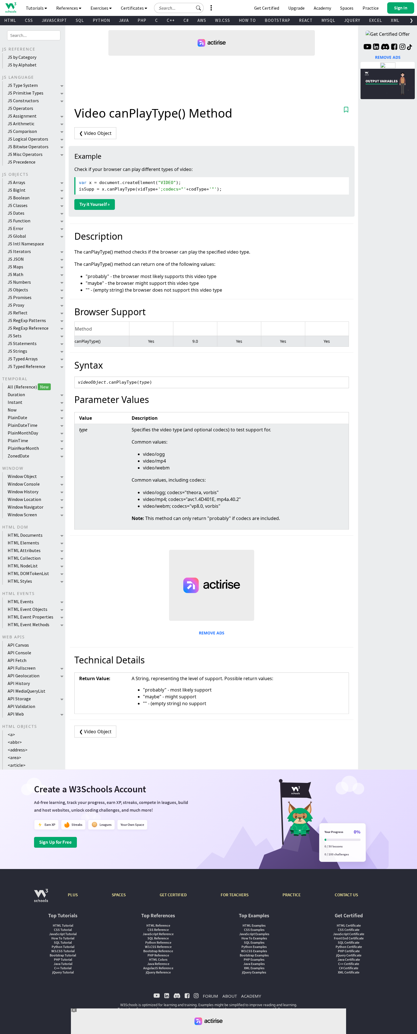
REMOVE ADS (211, 633)
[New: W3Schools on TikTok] (409, 47)
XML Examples (254, 968)
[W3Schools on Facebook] (394, 47)
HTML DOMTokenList (28, 573)
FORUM (210, 996)
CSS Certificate (348, 930)
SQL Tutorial (63, 942)
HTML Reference (158, 925)
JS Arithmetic (21, 123)
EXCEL (375, 20)
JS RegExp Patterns (27, 320)
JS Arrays (16, 182)
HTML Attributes (24, 550)
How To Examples (254, 938)
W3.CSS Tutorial (63, 951)
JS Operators (20, 108)
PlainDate (17, 417)
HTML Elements (23, 543)
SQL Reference (158, 938)
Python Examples (254, 947)
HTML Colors (158, 959)
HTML (10, 20)
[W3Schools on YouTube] (367, 47)
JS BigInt (17, 190)
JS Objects (18, 290)
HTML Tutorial (63, 925)
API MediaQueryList (26, 691)
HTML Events (20, 601)
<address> (18, 750)
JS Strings (17, 351)
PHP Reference (158, 955)
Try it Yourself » (94, 204)
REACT (306, 20)
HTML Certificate (349, 925)
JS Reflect (18, 313)
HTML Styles (20, 581)
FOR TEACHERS (234, 894)
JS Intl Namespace (26, 244)
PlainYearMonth (23, 448)
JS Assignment (22, 116)
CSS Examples (254, 930)
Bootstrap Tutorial (63, 955)
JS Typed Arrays (23, 359)
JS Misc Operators (25, 154)
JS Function (19, 220)
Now (12, 410)
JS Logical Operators (28, 139)
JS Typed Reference (26, 366)
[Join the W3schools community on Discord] (385, 47)
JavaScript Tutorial (63, 934)
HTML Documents (25, 535)
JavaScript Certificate (348, 934)
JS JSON (16, 259)
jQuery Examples (254, 972)
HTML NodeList (23, 566)
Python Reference (158, 942)
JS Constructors (23, 100)
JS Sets (15, 336)
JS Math (15, 274)
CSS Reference (158, 930)
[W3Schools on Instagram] (402, 47)
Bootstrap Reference (158, 951)
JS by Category (22, 57)
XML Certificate (348, 972)
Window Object (22, 476)
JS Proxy (16, 305)
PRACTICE (292, 894)
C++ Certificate (348, 964)
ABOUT (229, 996)
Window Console (24, 484)
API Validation (21, 706)
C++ (171, 20)
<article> (17, 765)
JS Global (17, 236)
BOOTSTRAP (277, 20)
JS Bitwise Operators (28, 146)
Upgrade (296, 8)
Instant (15, 402)
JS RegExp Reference (28, 328)
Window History (23, 491)
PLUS (73, 894)
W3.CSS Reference (158, 947)
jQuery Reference (158, 972)
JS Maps (15, 267)
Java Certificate (349, 959)
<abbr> (15, 742)
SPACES (119, 894)
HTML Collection (24, 558)
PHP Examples (254, 959)
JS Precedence (21, 162)
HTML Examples (254, 925)
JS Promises (19, 297)
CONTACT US (346, 894)
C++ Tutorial (62, 968)
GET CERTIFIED (173, 894)
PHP (142, 20)
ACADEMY (251, 996)
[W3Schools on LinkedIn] (376, 47)
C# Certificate (348, 968)
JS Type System (23, 85)
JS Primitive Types (25, 93)
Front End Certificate (349, 938)
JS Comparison (22, 131)
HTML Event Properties (30, 617)
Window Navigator (25, 507)
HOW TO (247, 20)
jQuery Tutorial (63, 972)
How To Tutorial (62, 938)
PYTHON (101, 20)
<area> (14, 757)
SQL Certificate (348, 942)
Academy (322, 8)
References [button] (67, 8)
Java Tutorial (63, 964)
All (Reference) (28, 387)
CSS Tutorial (63, 930)
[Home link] (10, 7)
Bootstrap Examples (254, 955)
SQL (80, 20)
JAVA (124, 20)
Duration (16, 394)
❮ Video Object (95, 133)
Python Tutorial (63, 947)
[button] (198, 8)
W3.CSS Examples (254, 951)
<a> (11, 734)
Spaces (346, 8)
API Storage (19, 698)
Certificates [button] (133, 8)
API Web (16, 714)
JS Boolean (19, 197)
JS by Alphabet (22, 65)
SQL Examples (254, 942)
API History (19, 683)
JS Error (15, 228)
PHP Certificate (349, 951)
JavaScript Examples (254, 934)
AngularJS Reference (158, 968)
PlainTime (18, 440)
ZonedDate (18, 456)
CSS (29, 20)
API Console (19, 652)
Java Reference (158, 964)
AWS (201, 20)
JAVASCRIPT (54, 20)
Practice (371, 8)
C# (186, 20)
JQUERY (352, 20)
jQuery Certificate (348, 955)
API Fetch (17, 660)
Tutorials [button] (35, 8)
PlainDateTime (22, 425)
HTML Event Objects (27, 609)
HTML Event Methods (28, 624)
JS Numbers (19, 282)
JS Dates (16, 213)
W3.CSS (222, 20)
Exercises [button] (99, 8)
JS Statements (22, 343)
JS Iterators (19, 251)
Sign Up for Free (55, 842)
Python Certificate (349, 947)
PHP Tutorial (63, 959)
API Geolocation (23, 675)
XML (395, 20)
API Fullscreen (21, 668)
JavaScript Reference (158, 934)
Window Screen (22, 514)
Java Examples (254, 964)
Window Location (24, 499)
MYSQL (328, 20)
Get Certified (266, 8)
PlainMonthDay (23, 433)
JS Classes (18, 205)
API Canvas (18, 645)
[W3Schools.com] (41, 898)
